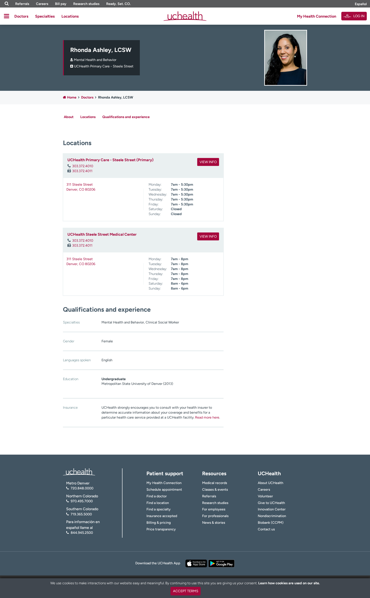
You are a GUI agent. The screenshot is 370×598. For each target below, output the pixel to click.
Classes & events (215, 489)
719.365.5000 (81, 514)
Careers (42, 4)
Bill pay (60, 4)
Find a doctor (156, 496)
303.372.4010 (82, 166)
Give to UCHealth (271, 503)
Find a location (157, 503)
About (68, 117)
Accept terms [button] (185, 591)
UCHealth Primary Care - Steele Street (103, 66)
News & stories (213, 523)
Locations (70, 16)
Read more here (207, 417)
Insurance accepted (161, 516)
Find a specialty (158, 509)
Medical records (214, 483)
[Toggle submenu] (6, 16)
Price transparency (161, 529)
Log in (358, 16)
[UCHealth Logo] (79, 471)
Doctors (21, 16)
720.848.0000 (82, 488)
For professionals (215, 516)
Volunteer (265, 496)
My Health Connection (316, 16)
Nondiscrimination (272, 516)
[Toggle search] (6, 3)
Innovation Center (272, 509)
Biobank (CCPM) (270, 523)
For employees (213, 509)
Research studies (86, 4)
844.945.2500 (82, 533)
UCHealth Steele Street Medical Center (102, 234)
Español (361, 4)
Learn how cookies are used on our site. (289, 583)
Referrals (22, 4)
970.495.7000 (82, 501)
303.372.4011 (82, 171)
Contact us (266, 529)
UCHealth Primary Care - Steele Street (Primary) (110, 160)
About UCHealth (270, 483)
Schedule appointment (164, 489)
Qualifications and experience (126, 117)
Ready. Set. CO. (118, 4)
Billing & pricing (158, 523)
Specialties (45, 16)
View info (208, 162)
